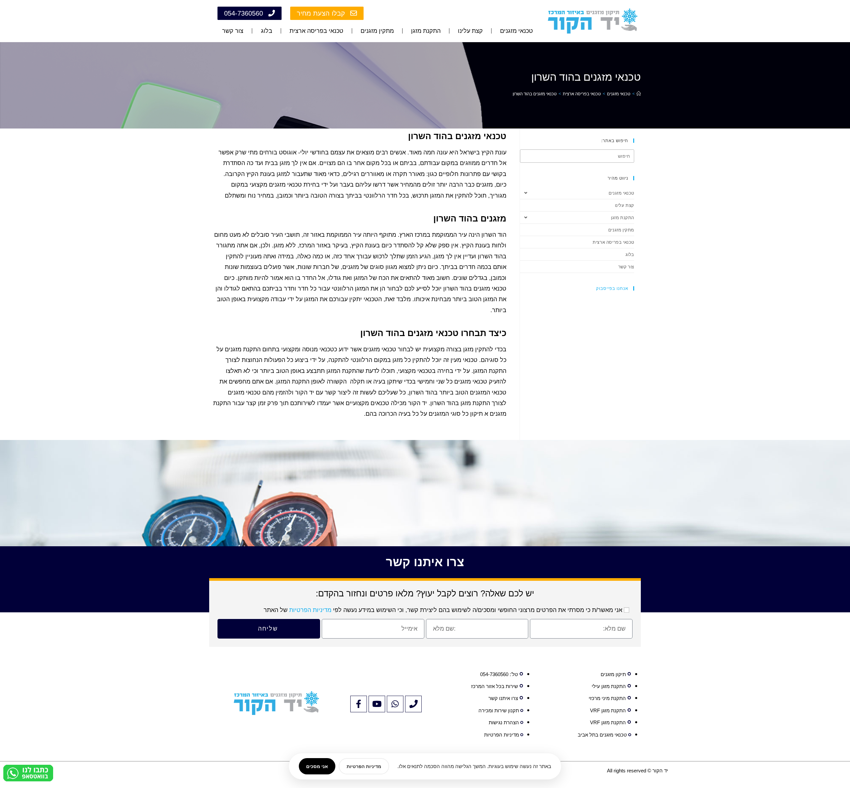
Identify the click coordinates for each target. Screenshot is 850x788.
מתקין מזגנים (377, 31)
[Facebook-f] (358, 704)
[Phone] (413, 704)
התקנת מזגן (426, 31)
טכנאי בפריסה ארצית (316, 31)
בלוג (266, 31)
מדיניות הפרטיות (310, 610)
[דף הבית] (639, 94)
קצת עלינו (470, 31)
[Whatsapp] (395, 704)
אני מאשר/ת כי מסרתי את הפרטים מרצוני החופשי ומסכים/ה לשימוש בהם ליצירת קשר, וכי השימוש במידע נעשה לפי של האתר (443, 610)
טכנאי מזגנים (516, 31)
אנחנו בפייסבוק (612, 288)
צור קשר (232, 31)
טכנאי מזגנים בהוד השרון (534, 94)
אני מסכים (317, 766)
